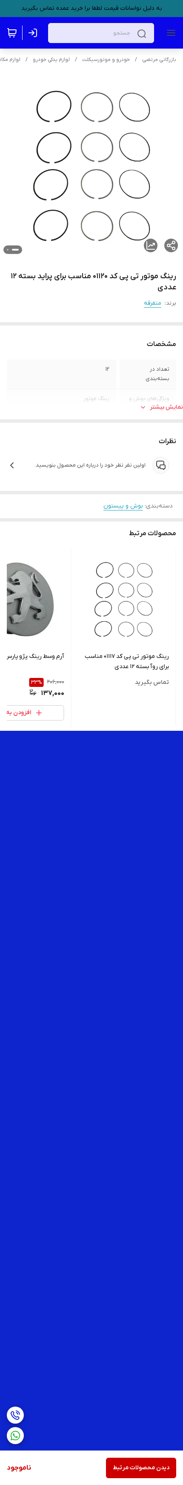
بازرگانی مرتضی (159, 59)
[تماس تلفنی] (15, 1415)
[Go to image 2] (8, 250)
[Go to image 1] (15, 250)
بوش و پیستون (123, 506)
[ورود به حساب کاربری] (34, 33)
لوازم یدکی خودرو (51, 59)
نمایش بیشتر (166, 407)
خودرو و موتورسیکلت (106, 59)
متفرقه (152, 303)
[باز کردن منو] (169, 33)
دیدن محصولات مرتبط (141, 1468)
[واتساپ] (15, 1435)
